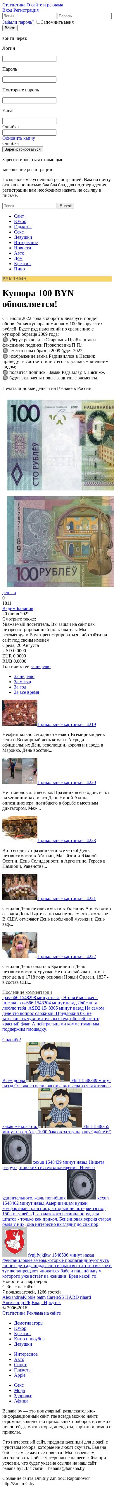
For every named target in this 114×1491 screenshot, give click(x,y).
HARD (72, 1297)
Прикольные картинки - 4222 (66, 956)
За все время (26, 692)
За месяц (22, 681)
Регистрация (26, 10)
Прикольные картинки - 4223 (66, 840)
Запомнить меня (57, 22)
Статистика (13, 4)
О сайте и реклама (45, 4)
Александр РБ (16, 1302)
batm (41, 1297)
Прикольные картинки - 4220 (66, 782)
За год (20, 686)
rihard (85, 1297)
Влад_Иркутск (46, 1302)
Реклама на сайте (44, 1313)
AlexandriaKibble (18, 1297)
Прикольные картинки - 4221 (66, 898)
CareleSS (55, 1297)
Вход (7, 10)
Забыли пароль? (18, 22)
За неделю (24, 676)
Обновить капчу (18, 138)
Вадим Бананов (17, 608)
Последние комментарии (27, 992)
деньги (9, 592)
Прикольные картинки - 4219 (66, 724)
